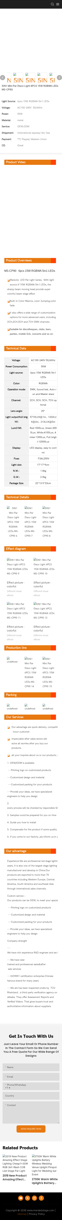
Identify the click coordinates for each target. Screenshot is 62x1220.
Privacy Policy (37, 1213)
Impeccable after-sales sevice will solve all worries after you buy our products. (30, 743)
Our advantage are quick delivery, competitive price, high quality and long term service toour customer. (31, 729)
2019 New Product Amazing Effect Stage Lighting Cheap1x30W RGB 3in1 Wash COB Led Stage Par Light (15, 1178)
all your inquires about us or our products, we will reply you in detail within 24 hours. (31, 755)
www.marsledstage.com (40, 1210)
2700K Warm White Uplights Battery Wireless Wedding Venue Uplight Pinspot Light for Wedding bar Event (45, 1181)
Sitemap (22, 1213)
